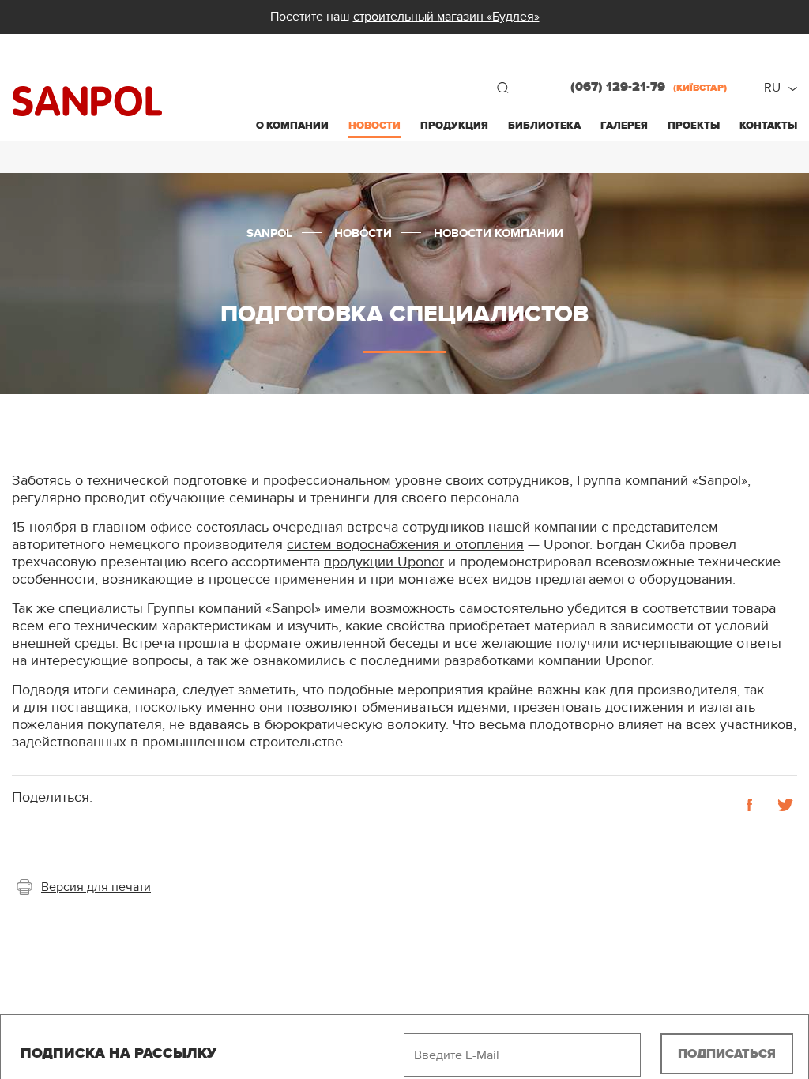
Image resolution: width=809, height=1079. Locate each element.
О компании (292, 125)
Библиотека (544, 125)
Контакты (768, 125)
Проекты (694, 125)
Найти (502, 87)
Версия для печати (96, 887)
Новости (374, 125)
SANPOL (87, 101)
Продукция (454, 125)
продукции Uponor (384, 562)
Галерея (624, 125)
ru (772, 88)
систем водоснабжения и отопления (405, 544)
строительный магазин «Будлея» (446, 16)
